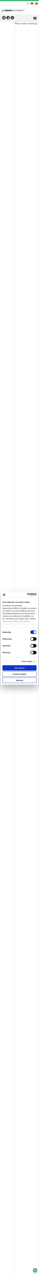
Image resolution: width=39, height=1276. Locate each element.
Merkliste (26, 3)
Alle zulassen (20, 668)
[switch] (33, 639)
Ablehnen (19, 680)
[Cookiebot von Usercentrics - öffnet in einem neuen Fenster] (28, 594)
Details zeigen (27, 661)
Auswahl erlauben (19, 674)
